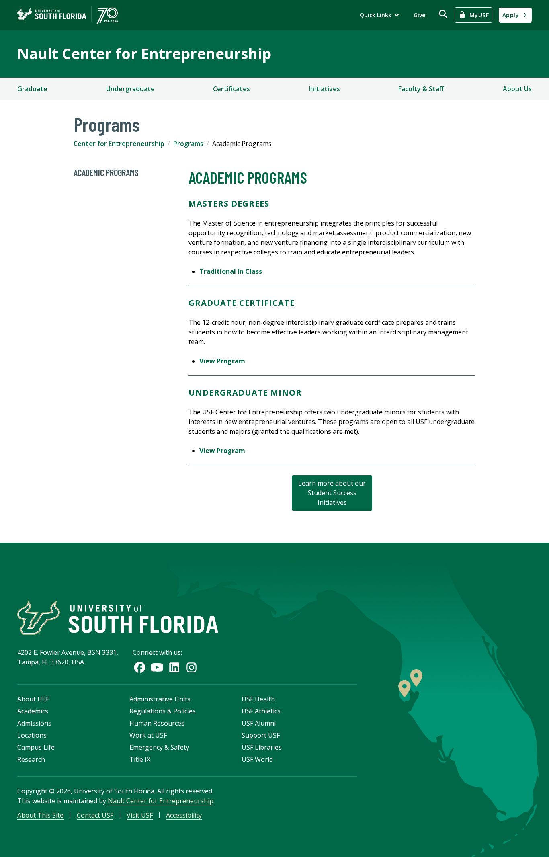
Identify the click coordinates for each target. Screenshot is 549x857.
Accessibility (184, 815)
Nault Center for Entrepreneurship (144, 54)
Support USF (261, 735)
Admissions (34, 723)
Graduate (32, 88)
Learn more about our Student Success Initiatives (332, 493)
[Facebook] (140, 667)
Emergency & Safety (159, 747)
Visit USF (140, 815)
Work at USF (148, 735)
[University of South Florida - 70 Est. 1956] (67, 15)
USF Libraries (262, 747)
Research (31, 759)
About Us (517, 88)
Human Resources (156, 723)
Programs (188, 143)
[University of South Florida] (117, 618)
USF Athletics (261, 711)
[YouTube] (157, 667)
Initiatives (324, 88)
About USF (33, 699)
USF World (257, 759)
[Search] (443, 14)
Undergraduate (130, 88)
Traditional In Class (230, 271)
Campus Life (36, 747)
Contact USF (95, 815)
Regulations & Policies (162, 711)
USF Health (258, 699)
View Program (222, 361)
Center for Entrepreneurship (119, 143)
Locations (32, 735)
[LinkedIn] (174, 667)
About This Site (40, 815)
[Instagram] (191, 667)
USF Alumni (259, 723)
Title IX (139, 759)
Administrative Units (160, 699)
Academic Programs (106, 172)
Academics (32, 711)
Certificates (231, 88)
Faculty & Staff (421, 88)
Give (419, 15)
